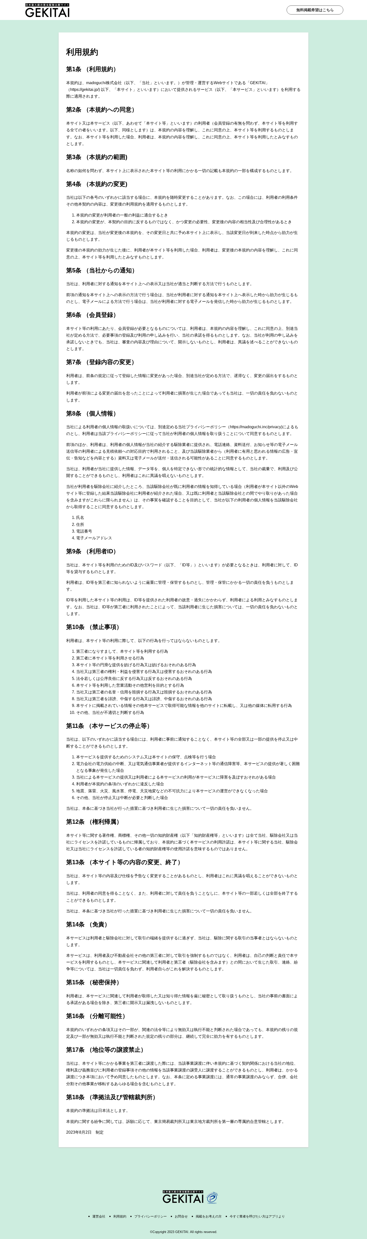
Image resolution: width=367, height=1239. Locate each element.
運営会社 (98, 1216)
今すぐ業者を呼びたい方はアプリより (257, 1216)
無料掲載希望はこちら (315, 10)
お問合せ (181, 1216)
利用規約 (119, 1216)
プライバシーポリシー (150, 1216)
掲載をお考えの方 (209, 1216)
